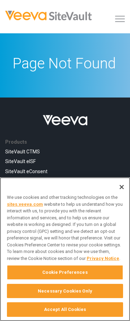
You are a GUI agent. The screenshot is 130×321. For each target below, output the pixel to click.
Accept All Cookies (65, 309)
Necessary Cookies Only (65, 291)
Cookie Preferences (64, 272)
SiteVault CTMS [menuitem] (22, 151)
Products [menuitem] (16, 142)
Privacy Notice (103, 258)
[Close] (121, 187)
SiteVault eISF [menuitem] (20, 161)
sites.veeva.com (25, 204)
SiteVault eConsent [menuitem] (26, 171)
